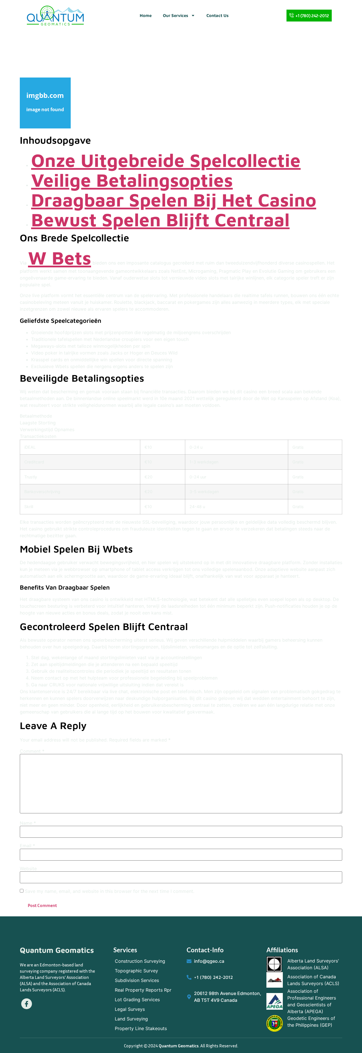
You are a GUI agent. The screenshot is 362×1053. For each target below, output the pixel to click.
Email (27, 845)
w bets (59, 257)
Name (28, 823)
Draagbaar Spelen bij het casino (173, 199)
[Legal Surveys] (147, 1009)
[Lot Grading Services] (147, 999)
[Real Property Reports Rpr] (147, 990)
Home (146, 15)
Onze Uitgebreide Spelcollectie (166, 160)
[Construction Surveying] (147, 961)
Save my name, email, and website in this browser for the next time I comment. (109, 891)
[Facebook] (26, 1003)
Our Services (175, 15)
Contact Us (217, 15)
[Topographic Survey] (147, 970)
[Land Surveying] (147, 1019)
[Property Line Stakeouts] (147, 1028)
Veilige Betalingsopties (132, 180)
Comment (32, 751)
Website (28, 868)
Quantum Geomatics (57, 950)
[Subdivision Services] (147, 980)
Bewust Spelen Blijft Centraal (160, 219)
